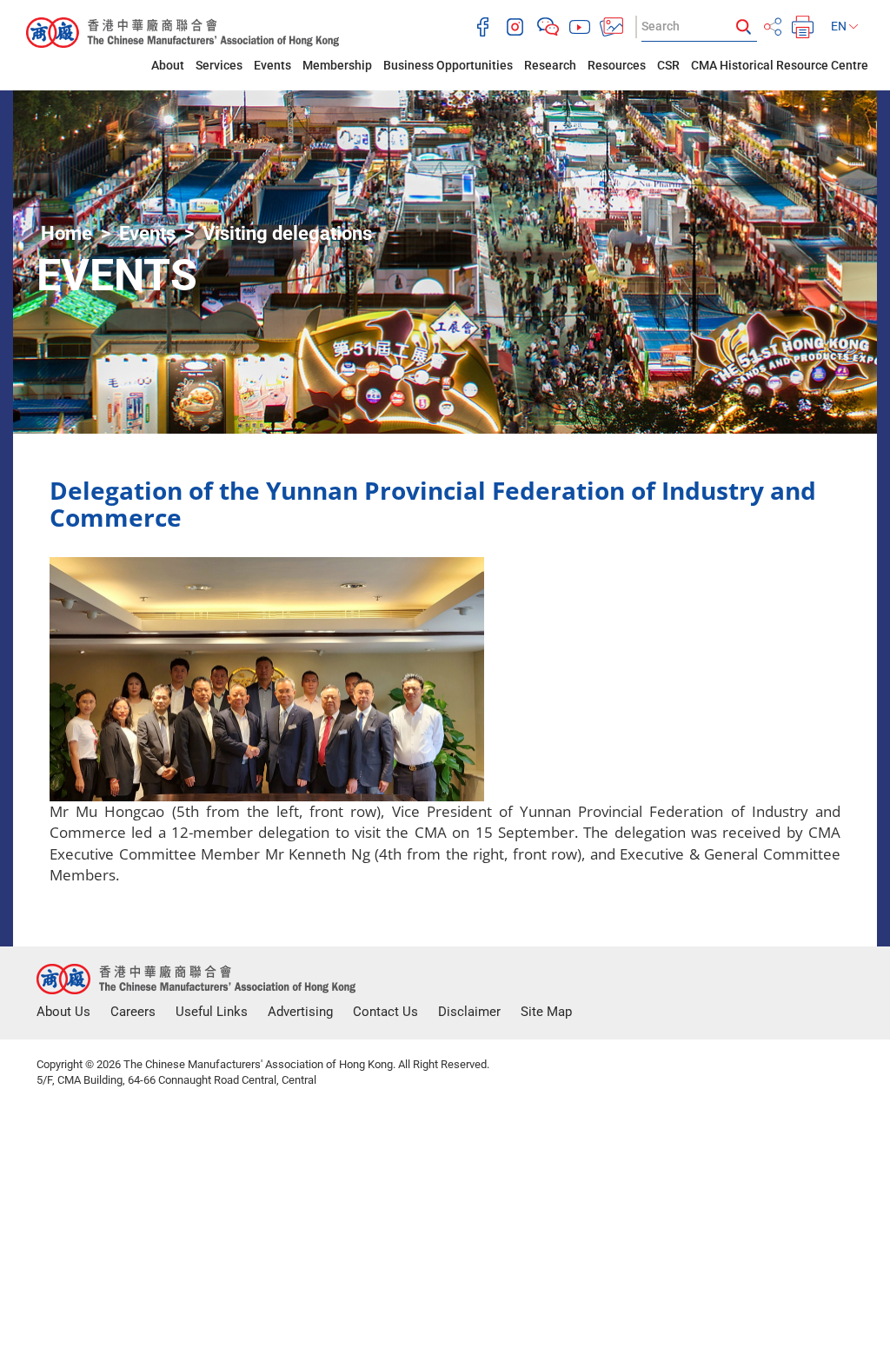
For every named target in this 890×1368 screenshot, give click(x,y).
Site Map (546, 1011)
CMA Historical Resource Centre (779, 65)
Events (272, 65)
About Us (63, 1011)
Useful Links (212, 1011)
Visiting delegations (287, 233)
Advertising (300, 1011)
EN (840, 26)
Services (219, 65)
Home (66, 233)
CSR (668, 65)
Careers (133, 1011)
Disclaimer (469, 1011)
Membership (337, 65)
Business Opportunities (448, 65)
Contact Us (385, 1011)
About (167, 65)
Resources (617, 65)
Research (550, 65)
